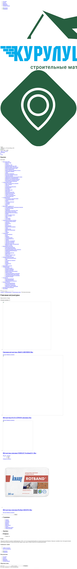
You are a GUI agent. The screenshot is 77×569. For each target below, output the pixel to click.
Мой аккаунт (8, 525)
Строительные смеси (7, 182)
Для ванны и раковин (9, 171)
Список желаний (8, 528)
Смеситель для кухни (9, 243)
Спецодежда (7, 218)
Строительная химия (9, 199)
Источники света (8, 267)
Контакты (5, 3)
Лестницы (7, 204)
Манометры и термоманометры (11, 177)
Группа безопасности (9, 169)
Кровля (6, 200)
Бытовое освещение (9, 270)
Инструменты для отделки (10, 211)
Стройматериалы (6, 197)
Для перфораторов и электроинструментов (14, 207)
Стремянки (7, 202)
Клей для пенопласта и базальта (11, 183)
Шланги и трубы (8, 245)
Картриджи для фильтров (10, 285)
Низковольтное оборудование (11, 271)
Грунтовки (7, 188)
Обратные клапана (9, 175)
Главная (2, 292)
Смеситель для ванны (9, 241)
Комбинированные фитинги (11, 250)
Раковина (7, 236)
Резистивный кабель (9, 279)
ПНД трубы (7, 253)
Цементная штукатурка (10, 193)
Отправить (26, 565)
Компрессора (8, 223)
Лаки (6, 259)
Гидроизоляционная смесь (10, 186)
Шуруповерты (8, 225)
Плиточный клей (8, 189)
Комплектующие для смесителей (12, 244)
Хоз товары (5, 288)
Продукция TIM (6, 161)
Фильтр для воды (6, 282)
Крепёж (6, 213)
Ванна (6, 235)
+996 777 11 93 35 (4, 151)
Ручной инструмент (9, 208)
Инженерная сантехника (8, 246)
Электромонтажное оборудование (12, 274)
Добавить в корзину (10, 354)
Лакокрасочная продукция (8, 257)
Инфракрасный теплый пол (11, 280)
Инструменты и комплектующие (12, 180)
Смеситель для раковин (10, 240)
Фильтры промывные (9, 173)
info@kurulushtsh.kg (7, 548)
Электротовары (6, 266)
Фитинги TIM (8, 162)
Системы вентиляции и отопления (12, 273)
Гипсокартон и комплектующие (11, 198)
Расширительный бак (9, 252)
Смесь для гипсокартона (10, 195)
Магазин (7, 524)
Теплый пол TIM (8, 164)
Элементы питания (9, 276)
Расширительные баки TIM (10, 166)
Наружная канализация (10, 247)
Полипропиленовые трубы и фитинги (13, 249)
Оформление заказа (9, 527)
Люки (6, 205)
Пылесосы (7, 222)
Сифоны (7, 239)
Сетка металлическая (9, 201)
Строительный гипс (9, 196)
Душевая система (8, 237)
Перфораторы (8, 228)
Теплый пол (5, 277)
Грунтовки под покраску (10, 260)
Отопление (7, 251)
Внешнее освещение (9, 269)
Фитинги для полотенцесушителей (12, 179)
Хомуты (7, 163)
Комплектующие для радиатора (11, 167)
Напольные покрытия (7, 265)
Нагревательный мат (9, 278)
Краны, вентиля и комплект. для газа (12, 170)
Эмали (6, 264)
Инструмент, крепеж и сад (8, 206)
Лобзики (7, 232)
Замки (6, 217)
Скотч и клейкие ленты (10, 214)
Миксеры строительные (10, 230)
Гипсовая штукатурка (9, 192)
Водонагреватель (8, 234)
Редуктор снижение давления (11, 174)
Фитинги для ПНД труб (10, 254)
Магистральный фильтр (10, 283)
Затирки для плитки (9, 194)
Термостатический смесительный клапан (13, 176)
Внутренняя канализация (10, 248)
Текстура (7, 185)
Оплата (4, 2)
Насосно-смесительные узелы (11, 168)
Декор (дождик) (8, 184)
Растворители (8, 263)
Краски (6, 261)
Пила (6, 231)
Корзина (7, 523)
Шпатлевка (7, 190)
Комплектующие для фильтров (11, 286)
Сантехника (5, 233)
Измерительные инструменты (11, 212)
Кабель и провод (8, 272)
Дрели (6, 227)
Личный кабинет (6, 5)
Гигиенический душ (9, 238)
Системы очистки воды (10, 284)
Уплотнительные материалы (11, 181)
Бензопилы (7, 209)
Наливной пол (8, 187)
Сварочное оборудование (10, 221)
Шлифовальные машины (10, 226)
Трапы (6, 172)
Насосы (6, 224)
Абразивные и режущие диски (11, 210)
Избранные (5, 4)
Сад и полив (7, 219)
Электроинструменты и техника (9, 220)
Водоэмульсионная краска (10, 258)
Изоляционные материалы (8, 287)
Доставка (5, 1)
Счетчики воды (8, 256)
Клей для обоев (8, 215)
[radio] (42, 456)
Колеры (6, 262)
